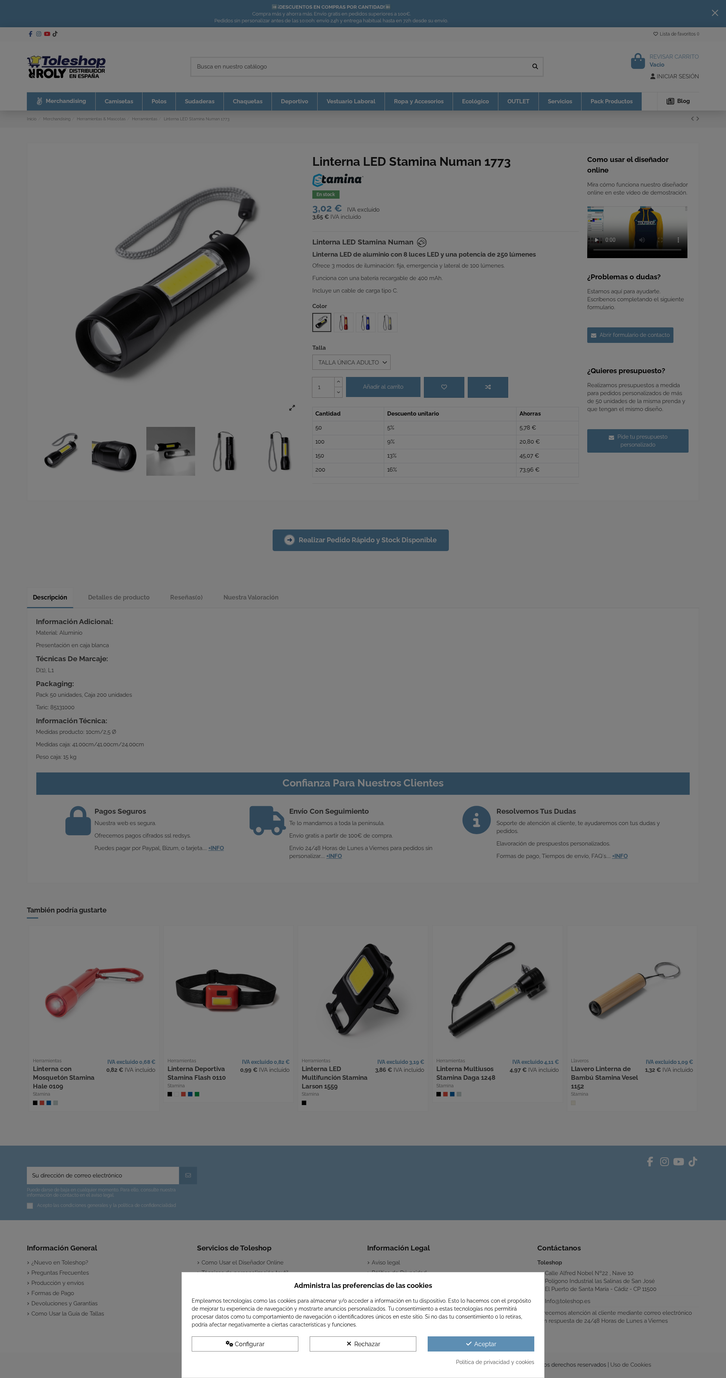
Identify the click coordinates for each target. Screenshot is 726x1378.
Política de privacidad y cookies (495, 1362)
